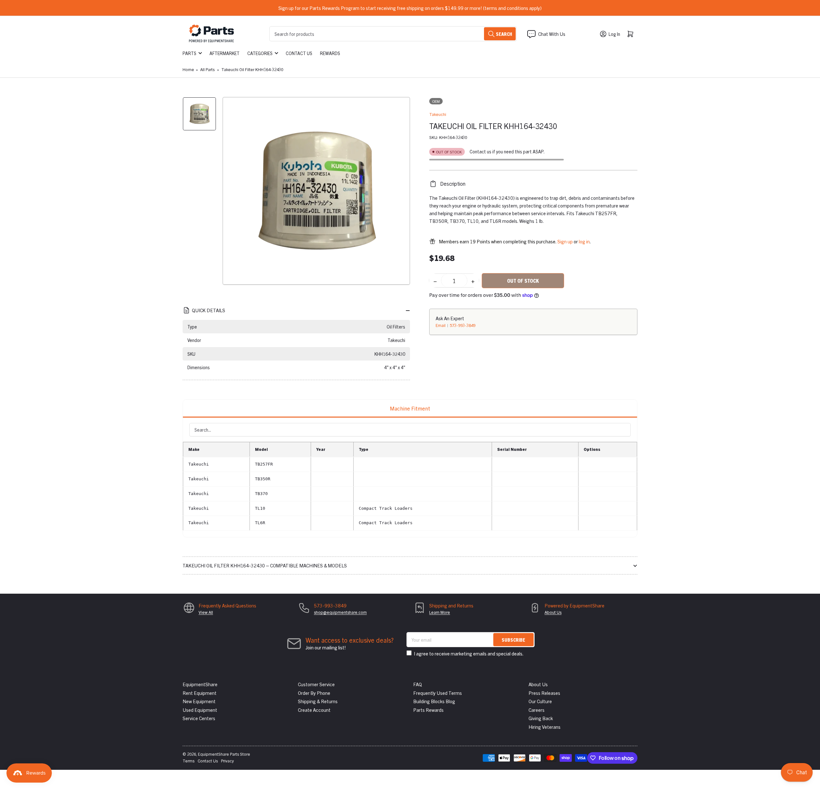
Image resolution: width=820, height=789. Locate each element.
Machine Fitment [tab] (410, 408)
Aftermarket (224, 53)
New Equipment (199, 701)
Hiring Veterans (545, 727)
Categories (260, 53)
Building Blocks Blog (434, 701)
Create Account (314, 710)
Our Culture (540, 701)
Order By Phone (314, 693)
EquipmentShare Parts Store (224, 754)
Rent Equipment (200, 693)
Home (188, 69)
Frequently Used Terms (437, 693)
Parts (189, 53)
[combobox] (393, 33)
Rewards (330, 53)
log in (584, 241)
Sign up (565, 241)
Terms (188, 760)
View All (206, 612)
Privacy (227, 760)
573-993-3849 (462, 325)
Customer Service (316, 684)
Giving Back (541, 718)
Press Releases (544, 693)
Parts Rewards (428, 710)
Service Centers (199, 718)
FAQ (417, 684)
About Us (553, 612)
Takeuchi (437, 114)
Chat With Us (551, 34)
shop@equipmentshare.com (340, 612)
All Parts (207, 69)
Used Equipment (200, 710)
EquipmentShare (200, 684)
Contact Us (299, 53)
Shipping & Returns (318, 701)
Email (441, 325)
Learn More (439, 612)
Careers (537, 710)
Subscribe (513, 640)
